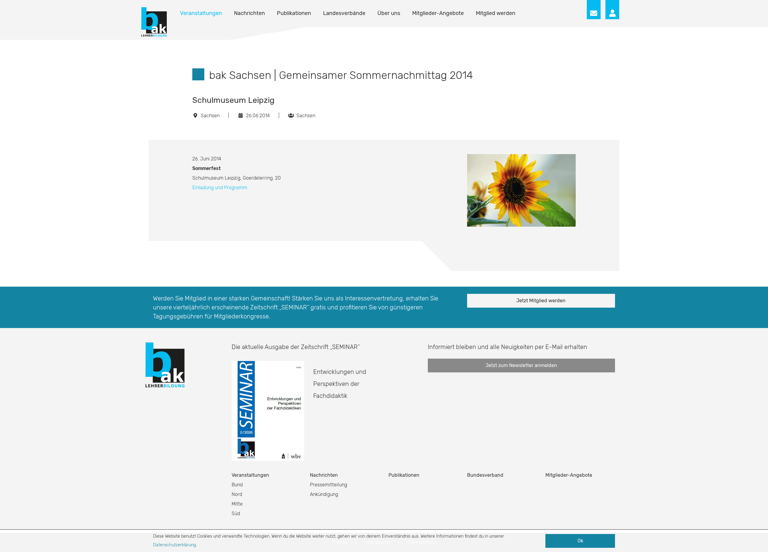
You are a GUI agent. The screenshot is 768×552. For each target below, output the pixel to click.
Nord (237, 494)
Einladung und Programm (219, 187)
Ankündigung (324, 494)
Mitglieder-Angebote (438, 13)
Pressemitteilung (328, 485)
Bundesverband (485, 475)
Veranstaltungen (201, 13)
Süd (236, 513)
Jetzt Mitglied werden (541, 300)
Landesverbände (344, 13)
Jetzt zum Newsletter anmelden (521, 365)
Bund (237, 485)
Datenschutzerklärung (174, 545)
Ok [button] (580, 541)
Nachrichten (249, 13)
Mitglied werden (495, 13)
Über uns (388, 13)
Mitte (237, 504)
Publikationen (294, 13)
